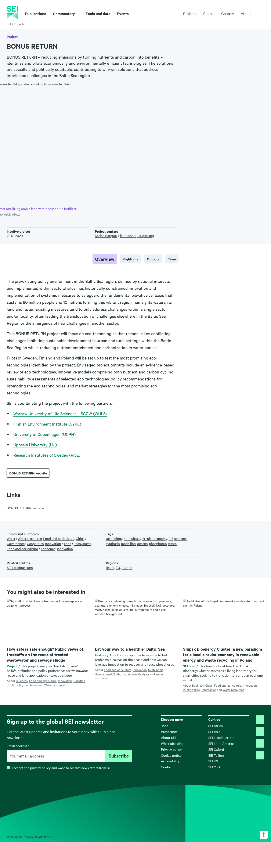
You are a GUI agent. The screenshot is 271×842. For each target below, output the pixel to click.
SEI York (214, 767)
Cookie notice (171, 755)
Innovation (65, 681)
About (246, 13)
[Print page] (262, 530)
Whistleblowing (172, 743)
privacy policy (40, 767)
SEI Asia (214, 731)
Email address (18, 745)
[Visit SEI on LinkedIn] (260, 743)
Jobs (164, 725)
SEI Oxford (216, 749)
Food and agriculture (43, 681)
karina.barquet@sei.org (137, 235)
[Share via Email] (255, 530)
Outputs (153, 259)
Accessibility (170, 761)
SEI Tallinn (216, 755)
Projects (189, 13)
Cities (209, 685)
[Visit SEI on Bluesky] (260, 719)
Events (123, 13)
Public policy (15, 685)
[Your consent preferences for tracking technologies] (264, 835)
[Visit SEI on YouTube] (260, 755)
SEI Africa (215, 725)
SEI (9, 24)
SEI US (213, 761)
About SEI (168, 737)
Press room (169, 731)
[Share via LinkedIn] (249, 530)
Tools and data (98, 13)
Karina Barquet (106, 235)
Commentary (64, 13)
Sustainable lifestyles (135, 674)
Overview (104, 259)
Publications (35, 13)
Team (172, 259)
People (208, 13)
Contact (167, 767)
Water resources (55, 685)
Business (22, 681)
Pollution (79, 681)
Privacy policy (171, 749)
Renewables (208, 689)
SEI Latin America (221, 743)
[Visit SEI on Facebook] (260, 731)
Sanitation (31, 685)
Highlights (130, 259)
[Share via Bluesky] (236, 530)
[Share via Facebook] (243, 530)
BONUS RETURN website (28, 473)
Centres (227, 13)
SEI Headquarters (221, 737)
